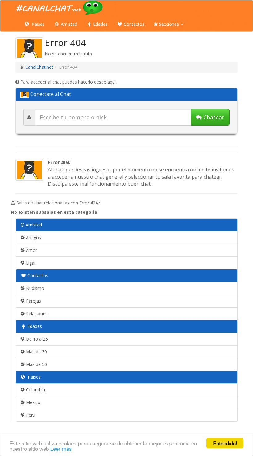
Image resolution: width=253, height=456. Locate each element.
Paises (38, 24)
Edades (100, 24)
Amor (31, 250)
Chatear (213, 117)
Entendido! (225, 443)
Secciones (169, 24)
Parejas (33, 301)
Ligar (30, 263)
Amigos (33, 237)
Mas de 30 (36, 352)
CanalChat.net (39, 67)
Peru (30, 415)
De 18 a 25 (36, 339)
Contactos (133, 24)
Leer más (61, 448)
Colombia (35, 390)
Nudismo (34, 288)
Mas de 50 (36, 364)
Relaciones (36, 313)
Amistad (68, 24)
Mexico (32, 402)
